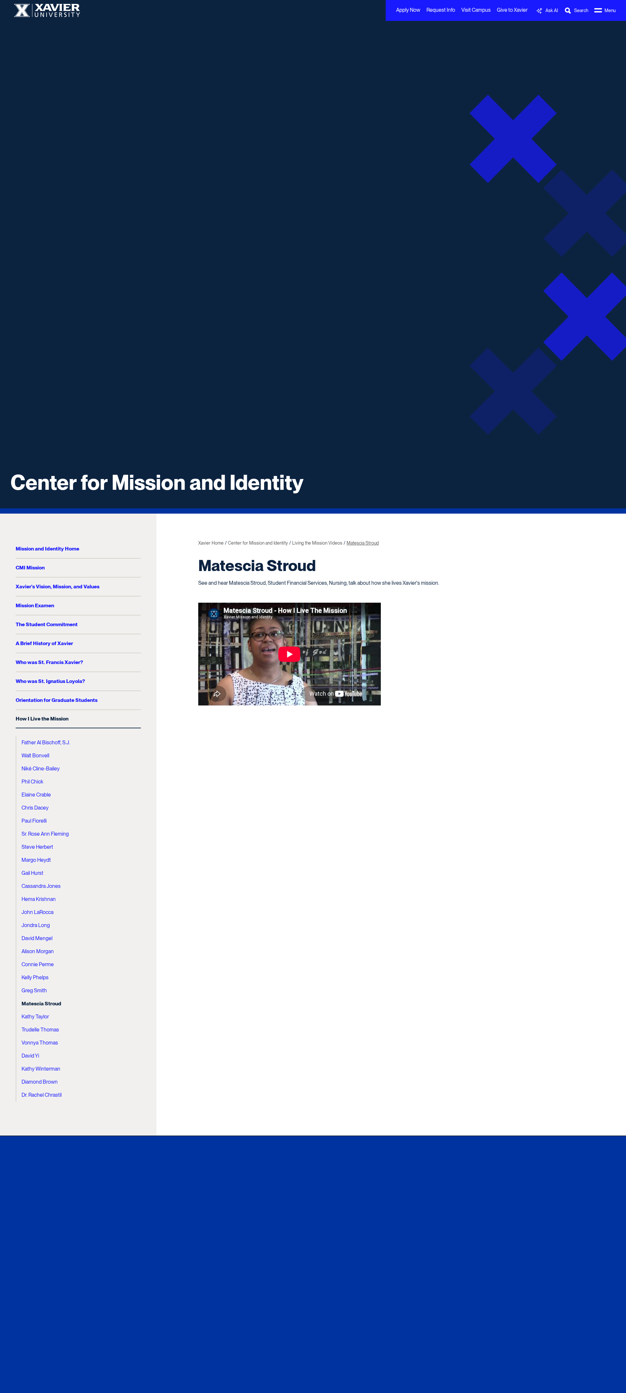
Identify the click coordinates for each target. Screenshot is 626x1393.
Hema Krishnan (39, 899)
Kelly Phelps (35, 977)
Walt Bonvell (35, 755)
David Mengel (37, 938)
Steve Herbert (37, 847)
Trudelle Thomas (40, 1030)
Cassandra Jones (41, 886)
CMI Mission (30, 568)
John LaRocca (37, 912)
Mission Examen (35, 605)
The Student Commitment (47, 624)
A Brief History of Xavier (44, 643)
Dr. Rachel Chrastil (42, 1095)
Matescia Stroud (41, 1003)
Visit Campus (476, 10)
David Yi (30, 1056)
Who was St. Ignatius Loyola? (50, 681)
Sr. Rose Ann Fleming (45, 834)
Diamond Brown (40, 1082)
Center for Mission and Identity (157, 482)
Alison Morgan (38, 951)
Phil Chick (32, 782)
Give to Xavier (512, 10)
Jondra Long (36, 925)
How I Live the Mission (42, 719)
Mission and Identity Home (47, 549)
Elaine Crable (36, 795)
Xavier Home (211, 543)
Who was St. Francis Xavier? (49, 662)
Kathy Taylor (35, 1017)
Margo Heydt (36, 860)
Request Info (440, 10)
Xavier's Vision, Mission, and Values (57, 586)
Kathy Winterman (41, 1069)
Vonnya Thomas (40, 1043)
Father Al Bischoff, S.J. (46, 742)
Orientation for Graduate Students (56, 700)
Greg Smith (34, 990)
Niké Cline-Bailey (41, 769)
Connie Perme (38, 964)
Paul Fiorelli (34, 821)
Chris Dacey (35, 808)
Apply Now (408, 10)
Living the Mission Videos (317, 543)
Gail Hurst (32, 873)
